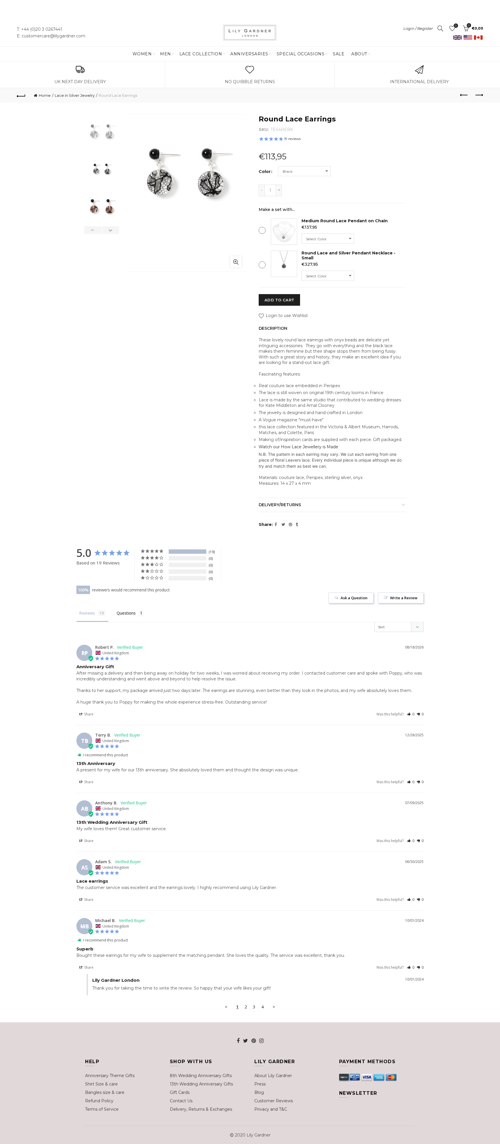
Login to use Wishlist (286, 315)
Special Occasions (301, 54)
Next (111, 230)
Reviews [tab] (87, 613)
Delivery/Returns (280, 504)
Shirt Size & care (101, 1084)
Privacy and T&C (270, 1109)
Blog (259, 1092)
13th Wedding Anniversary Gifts (201, 1084)
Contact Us (181, 1100)
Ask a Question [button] (354, 597)
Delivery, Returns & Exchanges (201, 1109)
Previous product (464, 95)
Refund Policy (99, 1100)
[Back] (21, 95)
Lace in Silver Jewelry (75, 95)
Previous (93, 230)
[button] (410, 714)
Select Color (316, 239)
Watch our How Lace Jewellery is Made (298, 446)
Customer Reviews (273, 1100)
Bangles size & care (104, 1092)
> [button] (274, 1007)
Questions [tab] (126, 613)
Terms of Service (102, 1109)
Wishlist (456, 26)
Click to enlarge (235, 261)
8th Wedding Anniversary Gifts (201, 1075)
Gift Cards (180, 1092)
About (359, 54)
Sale (338, 54)
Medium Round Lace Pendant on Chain (345, 220)
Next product (479, 95)
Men (165, 54)
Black (288, 171)
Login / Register (418, 28)
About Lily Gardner (273, 1075)
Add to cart (279, 300)
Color (265, 171)
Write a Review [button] (404, 597)
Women (142, 54)
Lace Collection (200, 54)
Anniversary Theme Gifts (110, 1075)
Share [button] (88, 714)
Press (260, 1084)
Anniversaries (249, 54)
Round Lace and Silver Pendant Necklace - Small (349, 255)
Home (45, 95)
